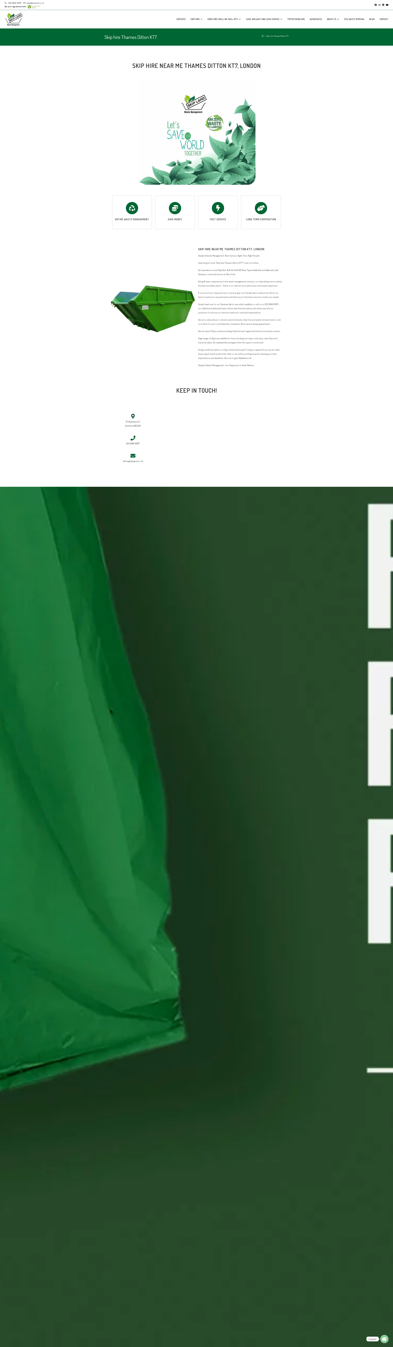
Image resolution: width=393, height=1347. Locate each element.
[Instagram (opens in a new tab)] (379, 4)
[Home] (263, 36)
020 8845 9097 (15, 3)
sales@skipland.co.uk (35, 3)
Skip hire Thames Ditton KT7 (277, 36)
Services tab (226, 304)
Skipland (242, 358)
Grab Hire (257, 270)
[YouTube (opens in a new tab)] (386, 4)
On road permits (220, 342)
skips (213, 338)
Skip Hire (222, 270)
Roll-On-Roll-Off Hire (236, 270)
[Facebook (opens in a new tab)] (376, 4)
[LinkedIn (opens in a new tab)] (383, 4)
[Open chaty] (384, 1339)
